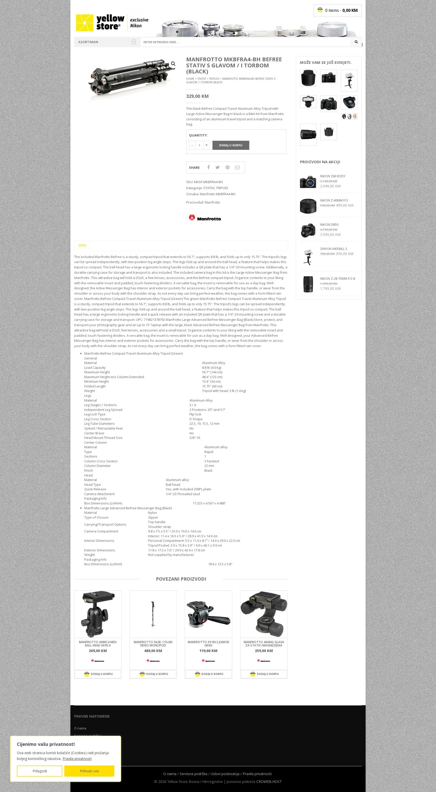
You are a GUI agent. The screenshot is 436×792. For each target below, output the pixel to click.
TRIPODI (214, 78)
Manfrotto (212, 202)
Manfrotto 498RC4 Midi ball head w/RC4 (264, 643)
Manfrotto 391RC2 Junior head (153, 643)
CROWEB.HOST (269, 781)
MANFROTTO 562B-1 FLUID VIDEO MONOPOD (97, 643)
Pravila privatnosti (77, 758)
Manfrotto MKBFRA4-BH (217, 194)
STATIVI (201, 78)
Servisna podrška (193, 773)
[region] (65, 759)
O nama (80, 728)
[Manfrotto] (97, 661)
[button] (173, 63)
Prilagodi (40, 771)
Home (190, 78)
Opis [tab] (82, 245)
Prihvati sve (89, 771)
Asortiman (88, 42)
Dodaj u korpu (230, 145)
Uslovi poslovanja (225, 773)
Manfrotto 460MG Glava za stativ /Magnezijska (208, 643)
